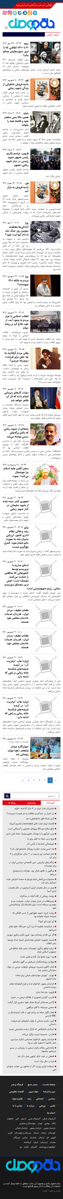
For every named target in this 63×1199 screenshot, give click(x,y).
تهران (40, 1123)
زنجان (43, 1132)
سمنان (36, 1132)
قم (48, 1137)
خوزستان (51, 1132)
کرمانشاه (27, 1142)
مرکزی (25, 1137)
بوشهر (47, 1123)
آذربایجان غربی (34, 1118)
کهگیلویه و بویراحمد (47, 1146)
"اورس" (45, 1190)
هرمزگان (16, 1137)
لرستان (41, 1137)
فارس (10, 1132)
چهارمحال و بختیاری (27, 1123)
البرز (17, 1118)
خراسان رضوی (35, 1128)
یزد (20, 1146)
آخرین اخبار (50, 803)
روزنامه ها (12, 803)
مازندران (33, 1137)
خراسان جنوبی (49, 1128)
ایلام (53, 1123)
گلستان (34, 1146)
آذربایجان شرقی (49, 1118)
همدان (52, 1142)
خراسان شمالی (21, 1128)
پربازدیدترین (31, 803)
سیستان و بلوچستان (22, 1132)
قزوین (53, 1137)
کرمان (35, 1142)
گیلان (26, 1146)
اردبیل (23, 1118)
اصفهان (10, 1118)
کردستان (44, 1142)
